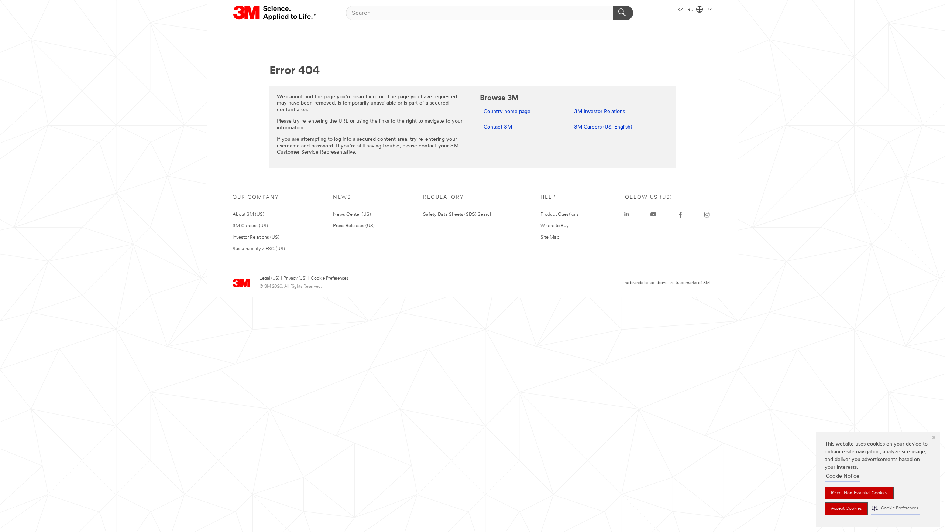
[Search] (623, 13)
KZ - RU (685, 10)
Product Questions (559, 214)
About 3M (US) (248, 214)
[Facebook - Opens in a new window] (680, 214)
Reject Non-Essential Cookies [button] (859, 493)
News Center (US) (352, 214)
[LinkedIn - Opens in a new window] (626, 214)
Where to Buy (554, 226)
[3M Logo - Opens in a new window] (275, 13)
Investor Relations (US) (256, 237)
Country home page (507, 112)
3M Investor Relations (599, 112)
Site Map (550, 237)
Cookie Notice (842, 476)
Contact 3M (498, 127)
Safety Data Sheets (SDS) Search (457, 214)
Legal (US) (269, 278)
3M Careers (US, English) (603, 127)
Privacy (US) (295, 278)
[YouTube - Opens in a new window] (653, 214)
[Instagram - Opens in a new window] (706, 214)
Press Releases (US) (354, 226)
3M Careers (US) (250, 226)
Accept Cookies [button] (846, 509)
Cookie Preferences (329, 278)
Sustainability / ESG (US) (259, 248)
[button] (895, 508)
